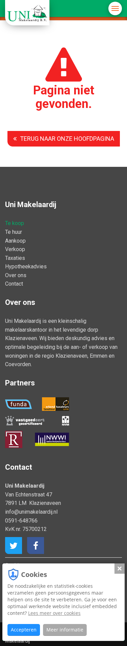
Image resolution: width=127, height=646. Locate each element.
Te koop (14, 223)
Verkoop (15, 249)
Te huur (13, 232)
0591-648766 (21, 520)
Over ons (15, 275)
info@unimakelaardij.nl (31, 512)
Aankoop (15, 241)
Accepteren (24, 629)
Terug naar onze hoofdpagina (67, 138)
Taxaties (15, 258)
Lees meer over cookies (54, 613)
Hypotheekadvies (26, 266)
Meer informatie (64, 629)
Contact (14, 284)
